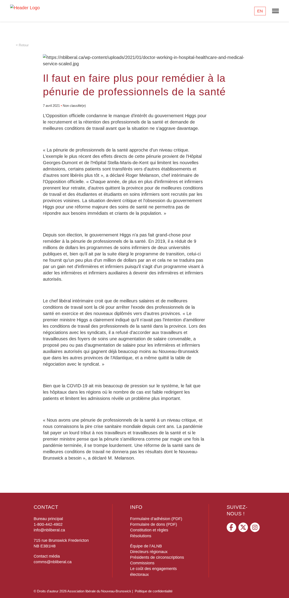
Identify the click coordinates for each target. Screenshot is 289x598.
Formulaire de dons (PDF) (153, 524)
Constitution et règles (149, 530)
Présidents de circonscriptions (157, 557)
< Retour (22, 45)
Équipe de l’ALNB (146, 546)
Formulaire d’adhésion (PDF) (156, 518)
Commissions (142, 563)
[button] (281, 587)
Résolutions (140, 536)
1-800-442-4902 (48, 524)
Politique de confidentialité (153, 591)
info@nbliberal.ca (49, 530)
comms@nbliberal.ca (53, 562)
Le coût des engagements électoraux (153, 571)
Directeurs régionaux (149, 551)
